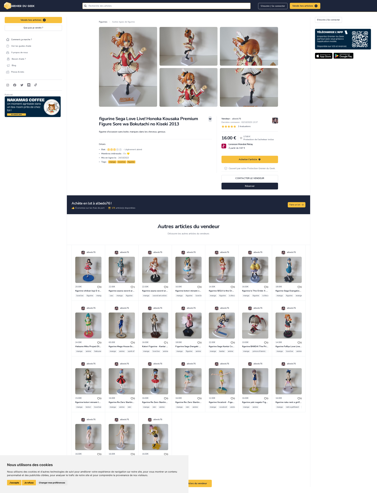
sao (111, 295)
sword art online (159, 295)
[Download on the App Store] (323, 56)
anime (88, 351)
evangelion (300, 295)
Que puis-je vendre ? (33, 27)
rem (129, 407)
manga (112, 162)
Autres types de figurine (123, 21)
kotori (88, 407)
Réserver (250, 186)
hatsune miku (99, 351)
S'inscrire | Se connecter (273, 6)
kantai (221, 351)
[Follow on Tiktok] (36, 85)
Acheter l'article (248, 159)
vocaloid (223, 407)
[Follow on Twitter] (21, 85)
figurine (131, 162)
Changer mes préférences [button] (52, 482)
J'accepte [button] (14, 482)
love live (121, 162)
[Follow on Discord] (29, 85)
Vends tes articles (302, 6)
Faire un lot (295, 204)
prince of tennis (259, 351)
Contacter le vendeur (249, 178)
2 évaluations (244, 126)
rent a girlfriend (292, 407)
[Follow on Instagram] (7, 85)
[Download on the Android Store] (343, 56)
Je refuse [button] (29, 482)
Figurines (103, 21)
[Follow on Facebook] (14, 85)
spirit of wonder (134, 351)
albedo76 (236, 118)
